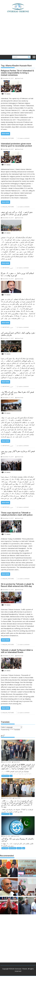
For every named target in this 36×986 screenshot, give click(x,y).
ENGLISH (4, 138)
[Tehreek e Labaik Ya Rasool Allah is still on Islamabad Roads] (11, 659)
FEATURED (11, 138)
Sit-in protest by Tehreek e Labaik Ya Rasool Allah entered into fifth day (17, 585)
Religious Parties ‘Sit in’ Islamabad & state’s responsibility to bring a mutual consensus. (17, 72)
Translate (17, 729)
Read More (5, 133)
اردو (11, 776)
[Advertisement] (18, 36)
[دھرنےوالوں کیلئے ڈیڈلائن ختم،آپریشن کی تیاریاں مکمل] (11, 342)
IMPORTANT (5, 268)
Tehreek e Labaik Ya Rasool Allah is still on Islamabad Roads (17, 651)
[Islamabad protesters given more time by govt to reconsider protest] (11, 152)
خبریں (11, 268)
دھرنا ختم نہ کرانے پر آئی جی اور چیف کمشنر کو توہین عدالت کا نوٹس (17, 213)
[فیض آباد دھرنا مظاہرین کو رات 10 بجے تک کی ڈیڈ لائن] (11, 401)
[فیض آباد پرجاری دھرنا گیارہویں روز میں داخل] (11, 460)
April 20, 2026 (7, 762)
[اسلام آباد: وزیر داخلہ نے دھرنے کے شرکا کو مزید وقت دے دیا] (11, 282)
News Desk (20, 78)
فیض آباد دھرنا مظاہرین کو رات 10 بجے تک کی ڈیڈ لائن (17, 393)
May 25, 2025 (6, 836)
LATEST (19, 848)
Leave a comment (24, 138)
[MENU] (34, 57)
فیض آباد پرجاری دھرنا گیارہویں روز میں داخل (18, 452)
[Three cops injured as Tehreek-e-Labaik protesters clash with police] (11, 521)
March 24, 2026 (7, 798)
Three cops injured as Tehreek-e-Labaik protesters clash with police (16, 514)
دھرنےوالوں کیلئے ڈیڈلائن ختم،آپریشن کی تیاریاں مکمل (18, 334)
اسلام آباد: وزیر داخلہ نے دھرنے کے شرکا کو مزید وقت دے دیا (17, 274)
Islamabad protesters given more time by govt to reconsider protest (16, 144)
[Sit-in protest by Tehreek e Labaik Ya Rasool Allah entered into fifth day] (11, 593)
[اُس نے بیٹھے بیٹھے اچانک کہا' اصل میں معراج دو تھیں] (9, 906)
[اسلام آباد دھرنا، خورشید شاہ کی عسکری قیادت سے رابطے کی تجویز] (9, 887)
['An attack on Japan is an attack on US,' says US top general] (9, 869)
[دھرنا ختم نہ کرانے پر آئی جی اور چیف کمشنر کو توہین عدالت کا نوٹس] (11, 221)
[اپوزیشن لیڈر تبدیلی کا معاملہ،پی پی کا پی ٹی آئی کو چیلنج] (27, 906)
